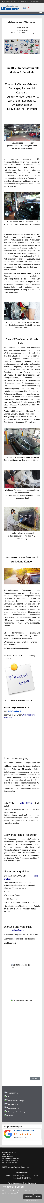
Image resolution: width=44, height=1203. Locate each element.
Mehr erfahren (18, 930)
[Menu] (39, 13)
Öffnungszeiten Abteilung (16, 1112)
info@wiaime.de (36, 2)
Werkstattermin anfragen (16, 1100)
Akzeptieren (28, 1197)
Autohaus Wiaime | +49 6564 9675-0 (16, 2)
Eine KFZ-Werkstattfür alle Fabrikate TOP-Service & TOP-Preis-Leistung (22, 30)
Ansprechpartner (13, 1108)
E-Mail (10, 1097)
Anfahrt (10, 1115)
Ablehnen (38, 1197)
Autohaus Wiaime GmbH (24, 1131)
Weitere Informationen (32, 1201)
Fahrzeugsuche (13, 1104)
